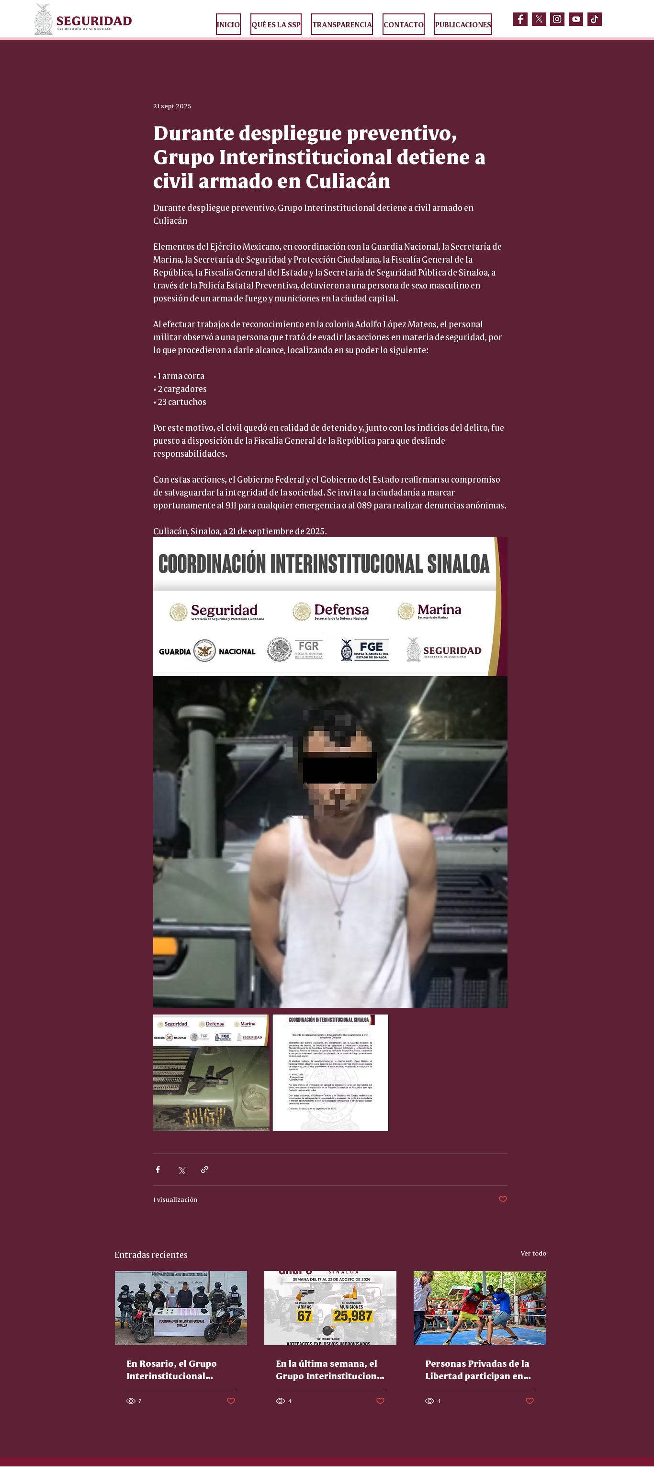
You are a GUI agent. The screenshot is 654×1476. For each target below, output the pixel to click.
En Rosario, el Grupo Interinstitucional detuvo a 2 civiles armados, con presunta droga (177, 1369)
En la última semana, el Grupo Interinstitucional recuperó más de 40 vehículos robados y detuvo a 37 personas (330, 1369)
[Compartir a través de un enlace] (204, 1169)
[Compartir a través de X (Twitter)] (181, 1169)
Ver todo (533, 1252)
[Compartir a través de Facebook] (157, 1169)
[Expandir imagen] (211, 1073)
